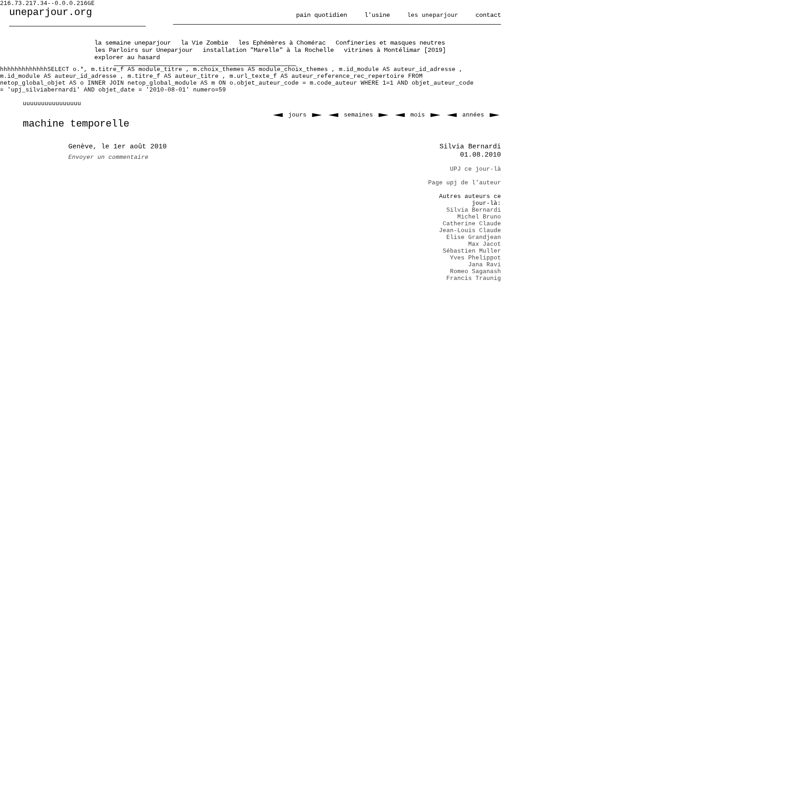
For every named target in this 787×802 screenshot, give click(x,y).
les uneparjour (432, 15)
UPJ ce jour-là (475, 169)
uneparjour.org (50, 12)
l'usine (377, 15)
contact (488, 15)
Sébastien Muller (472, 251)
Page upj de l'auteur (464, 182)
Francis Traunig (473, 278)
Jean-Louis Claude (470, 230)
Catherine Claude (472, 223)
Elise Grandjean (473, 237)
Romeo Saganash (475, 271)
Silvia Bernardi (473, 210)
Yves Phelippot (475, 257)
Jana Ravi (484, 264)
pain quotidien (321, 15)
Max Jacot (484, 244)
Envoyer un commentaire (108, 157)
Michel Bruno (479, 216)
